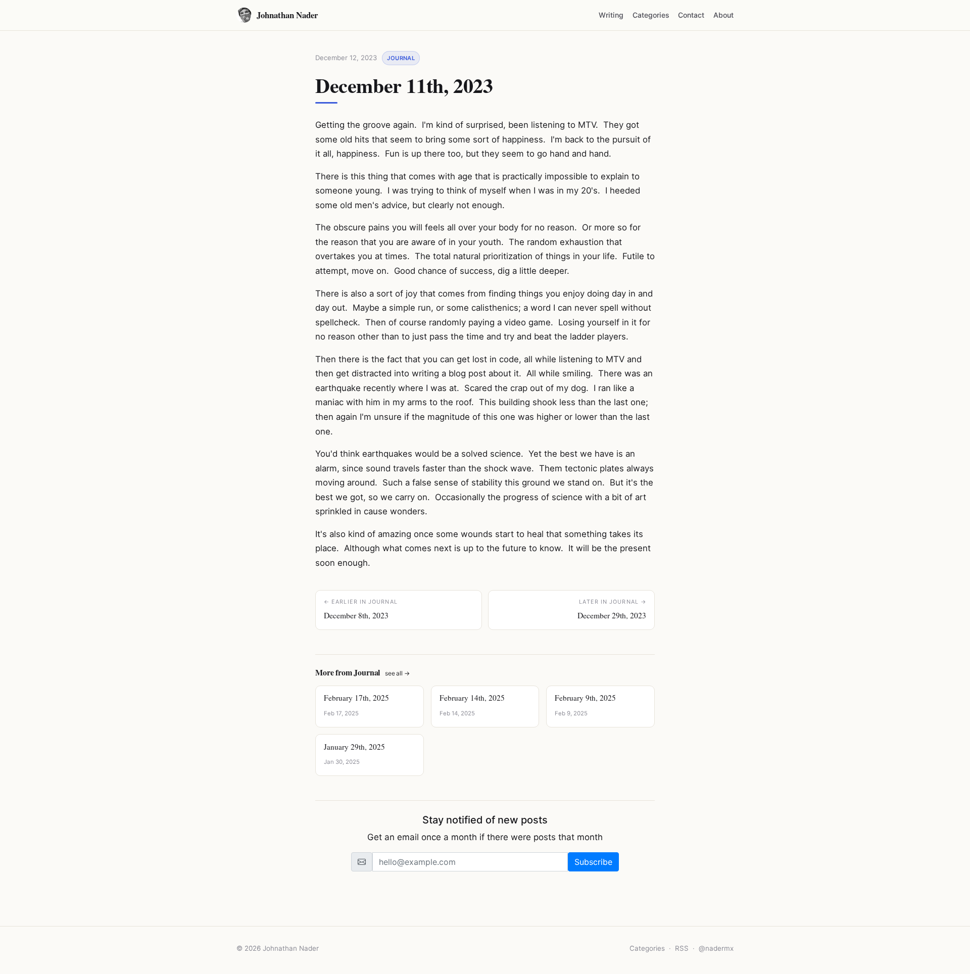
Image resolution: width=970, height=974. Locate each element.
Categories (651, 15)
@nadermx (716, 948)
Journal (401, 58)
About (723, 15)
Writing (611, 15)
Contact (691, 15)
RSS (682, 948)
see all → (397, 673)
